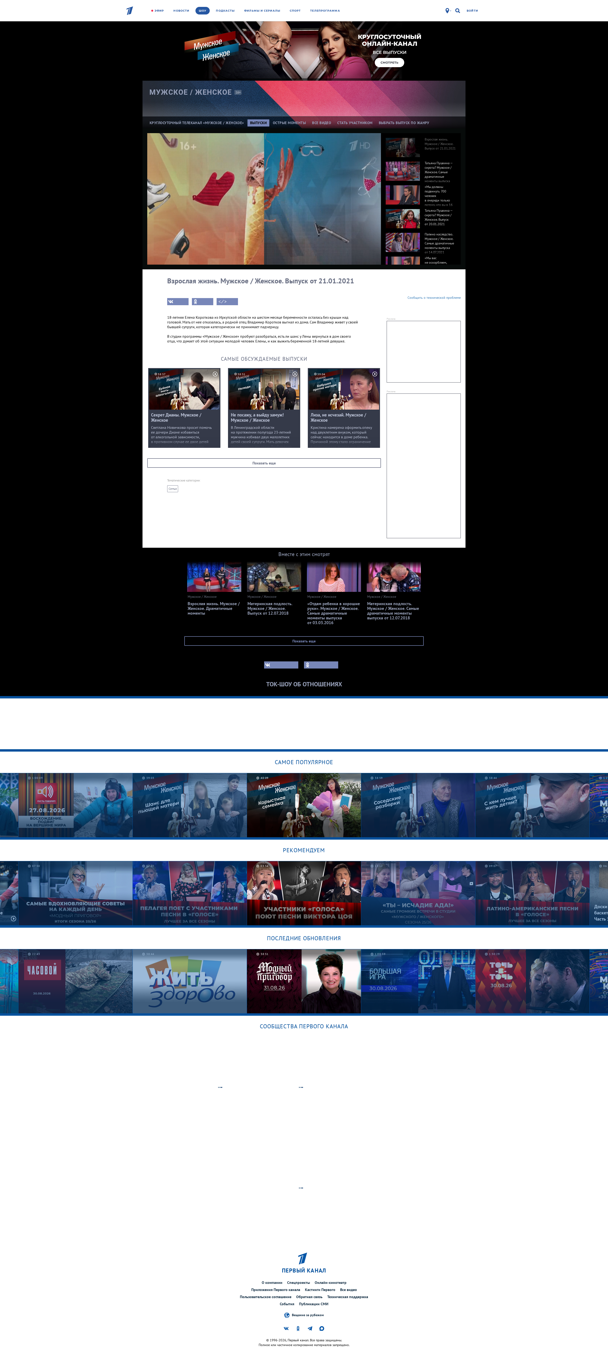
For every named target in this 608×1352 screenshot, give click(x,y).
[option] (421, 145)
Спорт (295, 10)
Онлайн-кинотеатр (331, 1282)
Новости (181, 10)
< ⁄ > (222, 302)
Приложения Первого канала (275, 1289)
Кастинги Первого (320, 1289)
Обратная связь (309, 1296)
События (287, 1303)
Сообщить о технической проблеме (434, 297)
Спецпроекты (298, 1282)
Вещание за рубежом (308, 1315)
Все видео (348, 1289)
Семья (173, 489)
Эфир (159, 10)
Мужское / (190, 92)
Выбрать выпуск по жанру (404, 123)
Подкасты (225, 10)
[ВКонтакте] (178, 301)
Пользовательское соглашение (265, 1296)
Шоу (202, 10)
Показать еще (264, 463)
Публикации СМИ (313, 1303)
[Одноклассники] (202, 301)
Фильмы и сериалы (262, 10)
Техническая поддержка (347, 1296)
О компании (272, 1282)
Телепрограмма (325, 10)
